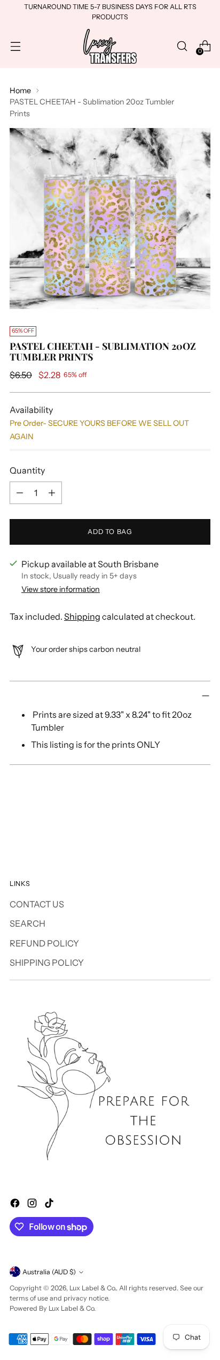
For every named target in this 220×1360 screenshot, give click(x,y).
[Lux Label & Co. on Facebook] (16, 1205)
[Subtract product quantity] (19, 493)
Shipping (82, 616)
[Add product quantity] (51, 493)
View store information (60, 589)
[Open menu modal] (15, 46)
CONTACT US (37, 904)
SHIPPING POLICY (47, 962)
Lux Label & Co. (92, 1288)
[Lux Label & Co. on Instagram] (33, 1205)
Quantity (27, 470)
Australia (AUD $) (49, 1272)
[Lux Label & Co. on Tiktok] (50, 1205)
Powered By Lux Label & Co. (53, 1308)
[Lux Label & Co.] (110, 46)
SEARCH (27, 923)
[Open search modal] (182, 46)
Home (20, 90)
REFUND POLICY (44, 943)
